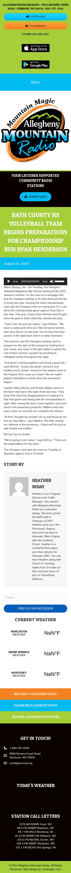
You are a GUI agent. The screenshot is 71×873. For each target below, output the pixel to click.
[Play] (9, 281)
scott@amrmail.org (21, 763)
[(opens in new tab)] (35, 47)
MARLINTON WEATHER (35, 633)
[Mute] (52, 281)
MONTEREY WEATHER (35, 674)
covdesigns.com (51, 869)
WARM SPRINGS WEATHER (35, 653)
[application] (35, 281)
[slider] (60, 281)
